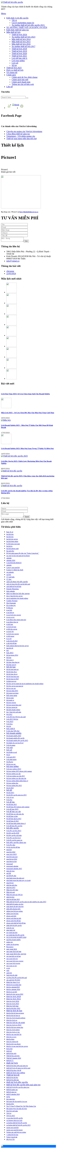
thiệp (8, 1097)
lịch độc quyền (12, 828)
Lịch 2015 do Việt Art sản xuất (16, 717)
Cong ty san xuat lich (13, 567)
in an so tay (10, 617)
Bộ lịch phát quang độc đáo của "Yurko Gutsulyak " (22, 553)
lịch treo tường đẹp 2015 (14, 785)
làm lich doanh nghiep (13, 710)
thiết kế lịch (12, 1063)
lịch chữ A (10, 728)
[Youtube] (9, 108)
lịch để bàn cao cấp (13, 812)
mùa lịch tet (10, 883)
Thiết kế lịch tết (12, 1075)
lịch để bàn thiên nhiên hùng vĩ (16, 823)
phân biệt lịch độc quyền (14, 925)
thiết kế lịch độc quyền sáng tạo (17, 1087)
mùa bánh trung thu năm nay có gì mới (18, 880)
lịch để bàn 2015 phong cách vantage (17, 807)
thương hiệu (10, 1104)
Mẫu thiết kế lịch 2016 (21, 44)
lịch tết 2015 (10, 793)
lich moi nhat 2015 (12, 691)
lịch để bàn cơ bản (12, 816)
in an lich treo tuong (13, 615)
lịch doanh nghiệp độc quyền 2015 (17, 740)
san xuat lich (11, 949)
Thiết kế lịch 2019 (19, 51)
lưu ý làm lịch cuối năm (13, 712)
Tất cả (14, 20)
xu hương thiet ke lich (14, 1120)
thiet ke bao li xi (13, 982)
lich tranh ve (10, 700)
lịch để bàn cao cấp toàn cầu (15, 814)
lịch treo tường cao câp (13, 774)
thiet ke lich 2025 (12, 1004)
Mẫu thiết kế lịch (13, 32)
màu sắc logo (10, 871)
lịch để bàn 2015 (11, 804)
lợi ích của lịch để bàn (13, 847)
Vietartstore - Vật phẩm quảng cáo (20, 136)
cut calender (10, 572)
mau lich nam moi (11, 857)
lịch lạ (8, 755)
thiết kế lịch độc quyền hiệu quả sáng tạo (23, 1085)
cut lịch (8, 575)
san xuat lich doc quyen (16, 954)
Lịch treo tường (18, 61)
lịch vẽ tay (10, 797)
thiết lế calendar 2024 (13, 1094)
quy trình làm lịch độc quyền (15, 935)
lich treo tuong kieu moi (13, 705)
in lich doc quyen (11, 629)
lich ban (8, 658)
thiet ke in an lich (11, 992)
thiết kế (9, 1051)
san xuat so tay (11, 966)
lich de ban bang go (12, 669)
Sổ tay (14, 65)
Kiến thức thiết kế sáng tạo (17, 30)
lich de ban (11, 667)
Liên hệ (9, 87)
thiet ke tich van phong (13, 1044)
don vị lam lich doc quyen (14, 596)
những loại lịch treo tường (14, 911)
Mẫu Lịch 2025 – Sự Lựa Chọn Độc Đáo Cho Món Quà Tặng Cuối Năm (27, 413)
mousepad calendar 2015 (14, 869)
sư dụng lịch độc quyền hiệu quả (16, 978)
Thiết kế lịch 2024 (19, 34)
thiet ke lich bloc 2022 (13, 1008)
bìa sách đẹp (10, 551)
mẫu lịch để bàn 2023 (13, 899)
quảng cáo (9, 942)
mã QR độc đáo (11, 876)
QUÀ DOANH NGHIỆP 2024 (16, 937)
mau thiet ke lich (11, 861)
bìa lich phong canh (12, 548)
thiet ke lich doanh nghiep (15, 1018)
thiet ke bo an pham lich (13, 985)
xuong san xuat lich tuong (14, 1130)
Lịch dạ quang (10, 745)
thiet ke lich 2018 (13, 996)
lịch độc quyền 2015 (13, 831)
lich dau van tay (11, 665)
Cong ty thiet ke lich (14, 570)
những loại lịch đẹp (12, 914)
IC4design (9, 608)
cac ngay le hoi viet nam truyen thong (18, 556)
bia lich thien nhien (12, 541)
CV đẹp (8, 579)
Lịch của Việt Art (12, 731)
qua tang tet (10, 930)
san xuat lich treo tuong (14, 961)
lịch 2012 (9, 714)
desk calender (10, 591)
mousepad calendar (12, 866)
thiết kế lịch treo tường (15, 1073)
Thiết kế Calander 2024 (13, 1058)
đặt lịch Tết (10, 1139)
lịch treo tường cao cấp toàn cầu (16, 778)
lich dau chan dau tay (12, 662)
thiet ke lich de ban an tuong (15, 1013)
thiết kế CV (10, 1060)
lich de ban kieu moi (12, 676)
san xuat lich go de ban (13, 956)
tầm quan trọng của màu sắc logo (16, 1109)
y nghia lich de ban (12, 1135)
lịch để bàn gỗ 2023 (12, 821)
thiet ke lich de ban (14, 1010)
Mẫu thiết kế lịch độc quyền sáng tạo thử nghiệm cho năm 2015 (26, 902)
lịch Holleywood (11, 752)
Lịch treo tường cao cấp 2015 (15, 776)
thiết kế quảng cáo (12, 1090)
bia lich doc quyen (12, 539)
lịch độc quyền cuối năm (14, 835)
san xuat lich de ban (13, 951)
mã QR (8, 873)
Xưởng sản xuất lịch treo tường (16, 1132)
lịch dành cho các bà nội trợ (14, 743)
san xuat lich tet (12, 959)
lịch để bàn (10, 802)
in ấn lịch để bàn (11, 643)
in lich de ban (11, 627)
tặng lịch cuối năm (12, 1111)
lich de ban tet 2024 (12, 679)
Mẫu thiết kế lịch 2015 (21, 42)
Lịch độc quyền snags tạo (14, 840)
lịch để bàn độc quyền (14, 826)
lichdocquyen (11, 681)
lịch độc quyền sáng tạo (16, 842)
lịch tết (9, 790)
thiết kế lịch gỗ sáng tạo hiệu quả (18, 1068)
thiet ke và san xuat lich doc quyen (17, 1046)
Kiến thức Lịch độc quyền (17, 18)
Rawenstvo (9, 947)
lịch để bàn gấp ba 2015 (13, 819)
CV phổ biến (10, 577)
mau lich (9, 850)
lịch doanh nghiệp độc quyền (15, 738)
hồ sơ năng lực (11, 605)
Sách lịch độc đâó (11, 975)
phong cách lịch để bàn (13, 921)
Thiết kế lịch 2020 (19, 53)
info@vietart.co (12, 261)
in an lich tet (10, 612)
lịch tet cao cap (11, 764)
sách (7, 970)
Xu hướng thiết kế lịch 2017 (23, 46)
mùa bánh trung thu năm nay (15, 878)
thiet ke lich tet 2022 (13, 1025)
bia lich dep (10, 534)
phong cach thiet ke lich (13, 918)
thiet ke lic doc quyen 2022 (14, 994)
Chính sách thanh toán (21, 82)
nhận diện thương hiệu (13, 909)
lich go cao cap (11, 688)
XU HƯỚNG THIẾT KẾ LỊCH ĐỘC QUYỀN (26, 27)
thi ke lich (9, 1049)
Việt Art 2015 (10, 1116)
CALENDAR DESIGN (13, 563)
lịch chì (8, 726)
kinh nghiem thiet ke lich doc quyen (17, 646)
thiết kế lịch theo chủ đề (13, 1070)
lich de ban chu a (11, 672)
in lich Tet (10, 631)
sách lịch (9, 973)
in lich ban (9, 624)
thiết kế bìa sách (11, 1053)
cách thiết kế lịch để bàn (13, 586)
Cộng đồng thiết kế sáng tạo (18, 134)
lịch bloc (9, 724)
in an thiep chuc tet (12, 622)
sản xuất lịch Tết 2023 (13, 980)
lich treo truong (11, 703)
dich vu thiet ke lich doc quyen (18, 594)
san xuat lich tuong (13, 963)
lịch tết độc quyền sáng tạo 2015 (16, 795)
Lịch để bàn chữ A (19, 58)
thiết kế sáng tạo (11, 1092)
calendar (9, 558)
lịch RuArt (9, 762)
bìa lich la (9, 546)
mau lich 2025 (11, 854)
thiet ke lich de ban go (13, 1015)
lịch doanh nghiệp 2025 (13, 736)
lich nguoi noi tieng (12, 693)
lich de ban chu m (11, 674)
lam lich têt (9, 648)
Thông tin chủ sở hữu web (23, 84)
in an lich (9, 610)
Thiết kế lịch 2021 (19, 56)
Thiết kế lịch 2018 (19, 49)
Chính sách (11, 75)
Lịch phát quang (11, 759)
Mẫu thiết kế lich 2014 (21, 39)
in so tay (9, 639)
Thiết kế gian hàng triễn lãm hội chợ (21, 138)
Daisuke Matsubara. (12, 589)
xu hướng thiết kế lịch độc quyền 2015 (18, 1125)
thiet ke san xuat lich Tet (13, 1034)
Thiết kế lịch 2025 (14, 68)
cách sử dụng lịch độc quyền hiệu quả (18, 584)
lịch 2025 (9, 721)
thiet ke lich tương (13, 1030)
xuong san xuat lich (12, 1127)
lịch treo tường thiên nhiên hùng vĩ (17, 781)
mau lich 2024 (10, 852)
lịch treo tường (12, 766)
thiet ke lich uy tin (13, 1032)
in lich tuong (10, 636)
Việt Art (8, 1113)
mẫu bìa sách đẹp (11, 885)
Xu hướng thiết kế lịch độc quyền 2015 (28, 25)
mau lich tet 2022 (11, 859)
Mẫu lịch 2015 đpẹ (12, 890)
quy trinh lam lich (11, 933)
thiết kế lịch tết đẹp (12, 1077)
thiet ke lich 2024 (12, 1001)
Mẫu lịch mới (10, 892)
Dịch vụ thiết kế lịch (14, 70)
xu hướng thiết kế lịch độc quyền (16, 1123)
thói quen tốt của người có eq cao (16, 1101)
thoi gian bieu (10, 1099)
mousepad (9, 864)
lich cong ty (10, 660)
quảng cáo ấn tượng (12, 944)
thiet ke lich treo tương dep (14, 1027)
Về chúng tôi (11, 72)
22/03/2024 (11, 273)
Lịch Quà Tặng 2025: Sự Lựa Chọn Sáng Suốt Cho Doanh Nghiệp (25, 394)
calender (9, 565)
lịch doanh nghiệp (13, 733)
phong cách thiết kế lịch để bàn (16, 923)
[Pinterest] (22, 108)
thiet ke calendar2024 (13, 987)
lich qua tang (11, 695)
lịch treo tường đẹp (12, 783)
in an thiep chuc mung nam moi (16, 620)
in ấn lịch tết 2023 (11, 641)
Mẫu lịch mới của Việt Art (14, 895)
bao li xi (9, 532)
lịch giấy (9, 747)
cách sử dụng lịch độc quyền (17, 582)
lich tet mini (10, 698)
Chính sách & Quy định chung (24, 77)
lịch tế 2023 (10, 788)
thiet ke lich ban (12, 1006)
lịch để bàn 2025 (12, 809)
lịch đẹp (9, 800)
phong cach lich (11, 916)
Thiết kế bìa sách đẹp (12, 1056)
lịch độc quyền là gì (13, 838)
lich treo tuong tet (11, 707)
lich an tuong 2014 (12, 655)
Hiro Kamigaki (11, 603)
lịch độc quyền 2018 (12, 833)
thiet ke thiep (10, 1039)
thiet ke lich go (11, 1020)
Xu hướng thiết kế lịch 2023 (23, 37)
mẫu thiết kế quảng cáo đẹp (14, 904)
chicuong (10, 271)
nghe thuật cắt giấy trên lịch (14, 906)
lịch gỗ (9, 750)
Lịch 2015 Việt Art (12, 719)
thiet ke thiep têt (12, 1042)
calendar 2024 (10, 560)
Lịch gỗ (15, 63)
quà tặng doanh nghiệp (13, 940)
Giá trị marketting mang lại (23, 23)
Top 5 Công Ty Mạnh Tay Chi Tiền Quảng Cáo (21, 1106)
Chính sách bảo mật (20, 79)
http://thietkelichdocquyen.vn (28, 212)
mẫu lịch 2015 (10, 887)
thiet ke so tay (11, 1037)
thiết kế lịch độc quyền (17, 1082)
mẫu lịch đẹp (10, 897)
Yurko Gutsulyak (11, 1137)
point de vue (10, 928)
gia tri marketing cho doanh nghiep (17, 598)
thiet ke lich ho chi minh (15, 1023)
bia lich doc (10, 537)
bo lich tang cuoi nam (13, 544)
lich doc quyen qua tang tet (14, 686)
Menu (3, 13)
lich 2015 (9, 653)
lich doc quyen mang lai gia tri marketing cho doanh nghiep (24, 684)
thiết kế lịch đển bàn (12, 1080)
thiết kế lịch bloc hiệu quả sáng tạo (17, 1066)
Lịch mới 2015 (11, 757)
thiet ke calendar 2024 (13, 989)
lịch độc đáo (10, 845)
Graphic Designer (11, 601)
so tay (8, 968)
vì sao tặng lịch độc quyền (14, 1118)
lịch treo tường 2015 (13, 769)
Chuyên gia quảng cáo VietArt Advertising (24, 131)
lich (7, 650)
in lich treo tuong (12, 634)
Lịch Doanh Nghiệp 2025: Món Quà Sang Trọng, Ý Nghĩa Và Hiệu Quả (27, 448)
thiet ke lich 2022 (13, 999)
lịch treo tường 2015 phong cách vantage (19, 771)
